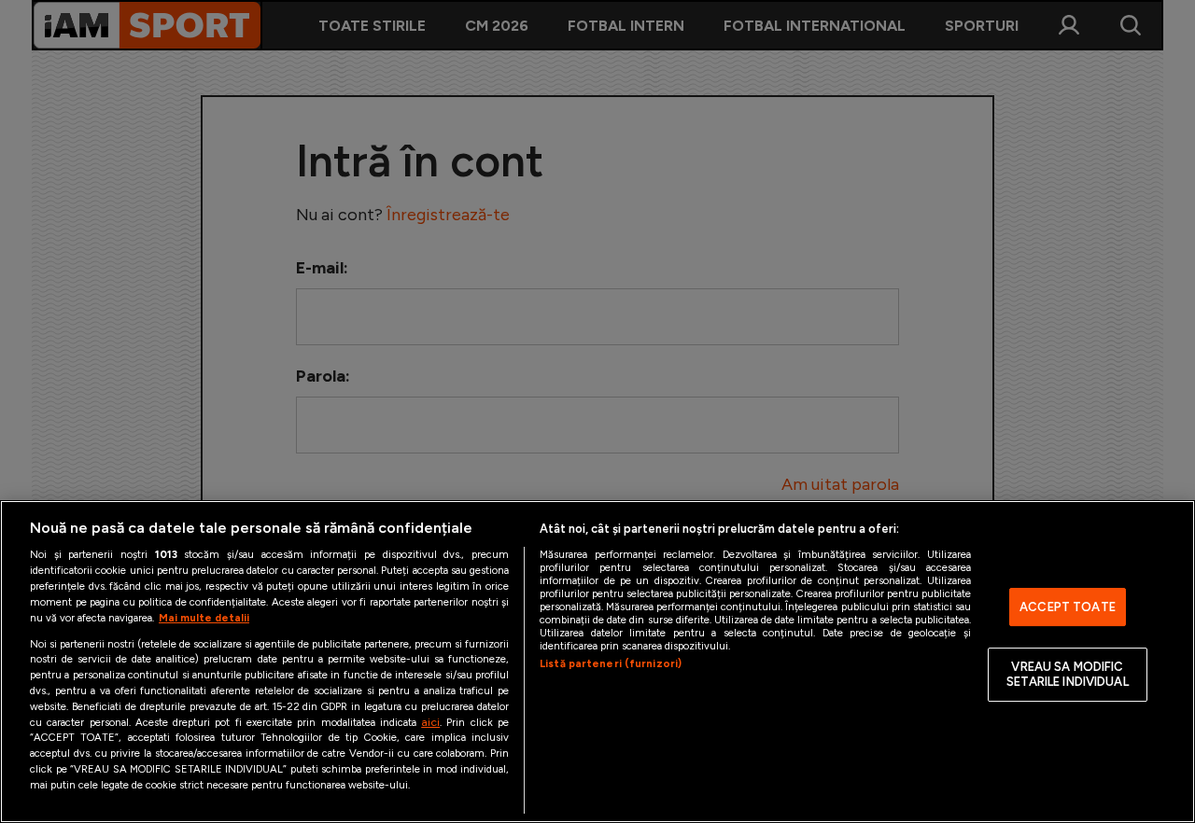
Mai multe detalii (204, 617)
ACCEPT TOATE (1067, 607)
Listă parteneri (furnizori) (611, 663)
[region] (597, 661)
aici (430, 722)
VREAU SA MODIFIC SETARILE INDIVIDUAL (1067, 675)
